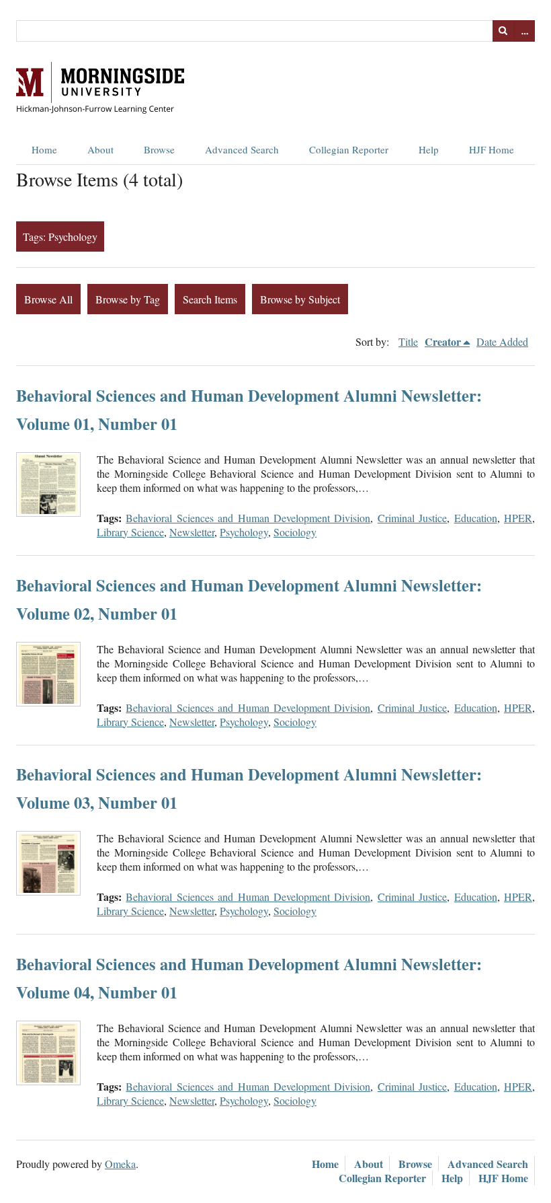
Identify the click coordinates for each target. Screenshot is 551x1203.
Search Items (210, 299)
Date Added (502, 341)
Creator (443, 341)
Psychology (244, 532)
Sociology (294, 532)
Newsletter (191, 532)
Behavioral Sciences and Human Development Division (248, 518)
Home (44, 149)
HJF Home (491, 149)
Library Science (130, 532)
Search (503, 31)
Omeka (120, 1164)
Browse (159, 149)
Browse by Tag (127, 299)
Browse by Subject (300, 299)
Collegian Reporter (348, 149)
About (100, 149)
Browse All (48, 299)
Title (408, 341)
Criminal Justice (412, 518)
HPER (518, 518)
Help (429, 149)
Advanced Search (242, 149)
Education (475, 518)
